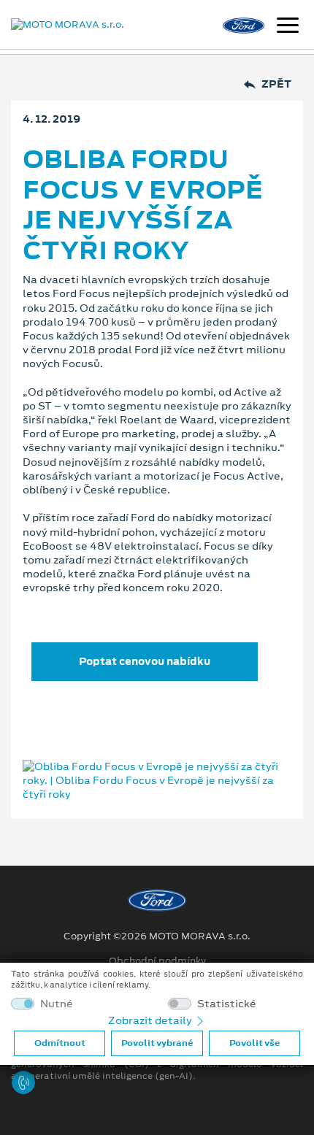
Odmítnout (59, 1043)
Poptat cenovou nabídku (144, 661)
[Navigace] (287, 27)
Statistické (226, 1004)
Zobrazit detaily (151, 1020)
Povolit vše (254, 1043)
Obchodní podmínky (157, 961)
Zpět (276, 84)
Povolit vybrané (157, 1043)
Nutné (56, 1004)
